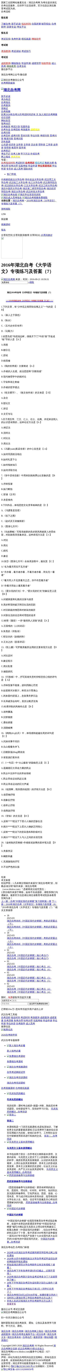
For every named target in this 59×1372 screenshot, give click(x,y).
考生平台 (21, 27)
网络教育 (11, 66)
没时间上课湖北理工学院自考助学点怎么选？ (30, 1298)
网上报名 (5, 156)
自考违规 (8, 1020)
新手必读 (15, 24)
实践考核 (22, 166)
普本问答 (25, 135)
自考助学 (20, 1023)
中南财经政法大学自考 (12, 179)
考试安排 (5, 39)
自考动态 (27, 1337)
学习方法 (25, 153)
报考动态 (5, 123)
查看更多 (11, 1304)
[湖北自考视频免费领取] (35, 197)
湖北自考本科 (14, 1337)
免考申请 (15, 39)
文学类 (26, 144)
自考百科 (5, 135)
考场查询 (5, 51)
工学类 (49, 144)
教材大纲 (49, 163)
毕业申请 (26, 63)
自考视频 (5, 111)
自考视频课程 (8, 1088)
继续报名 (15, 63)
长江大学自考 (35, 182)
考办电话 (5, 99)
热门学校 (11, 174)
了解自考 (5, 24)
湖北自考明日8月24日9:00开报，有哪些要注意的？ (32, 1295)
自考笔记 (5, 150)
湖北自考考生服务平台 (23, 1334)
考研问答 (44, 135)
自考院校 (15, 129)
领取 (31, 282)
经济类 (12, 144)
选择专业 (11, 27)
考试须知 (15, 51)
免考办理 (18, 1020)
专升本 (9, 169)
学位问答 (35, 135)
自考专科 (21, 66)
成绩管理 (36, 63)
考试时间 (20, 163)
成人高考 (18, 169)
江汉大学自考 (31, 185)
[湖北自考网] (11, 90)
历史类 (34, 144)
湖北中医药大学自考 (11, 188)
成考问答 (15, 135)
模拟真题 (26, 39)
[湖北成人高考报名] (11, 197)
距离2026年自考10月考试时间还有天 (20, 114)
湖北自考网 (18, 200)
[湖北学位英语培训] (29, 194)
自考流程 (5, 1017)
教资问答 (8, 138)
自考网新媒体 (8, 83)
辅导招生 (46, 24)
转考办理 (13, 166)
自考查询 (5, 105)
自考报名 (5, 102)
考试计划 (15, 126)
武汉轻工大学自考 (18, 182)
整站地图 (48, 1337)
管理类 (7, 147)
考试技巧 (26, 51)
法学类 (19, 144)
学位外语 (10, 1023)
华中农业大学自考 (34, 179)
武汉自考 (41, 1334)
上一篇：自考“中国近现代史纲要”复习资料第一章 (26, 901)
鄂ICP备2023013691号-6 (23, 1366)
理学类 (41, 144)
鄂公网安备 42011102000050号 (18, 1369)
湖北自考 (5, 1331)
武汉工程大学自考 (48, 185)
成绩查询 (5, 63)
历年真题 (5, 141)
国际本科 (28, 169)
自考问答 (5, 132)
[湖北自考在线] (9, 194)
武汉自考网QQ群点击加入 (31, 1348)
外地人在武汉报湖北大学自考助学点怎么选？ (30, 1301)
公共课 (4, 144)
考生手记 (5, 153)
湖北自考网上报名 (34, 1331)
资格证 (4, 108)
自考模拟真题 (22, 1088)
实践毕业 (25, 126)
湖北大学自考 (18, 191)
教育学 (14, 147)
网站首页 (5, 120)
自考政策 (5, 126)
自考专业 (5, 129)
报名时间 (26, 24)
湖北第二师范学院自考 (34, 188)
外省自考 (35, 153)
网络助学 (36, 39)
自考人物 (15, 153)
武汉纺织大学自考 (13, 185)
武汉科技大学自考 (35, 191)
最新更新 (38, 1337)
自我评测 (36, 24)
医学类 (22, 147)
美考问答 (18, 138)
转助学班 (46, 63)
